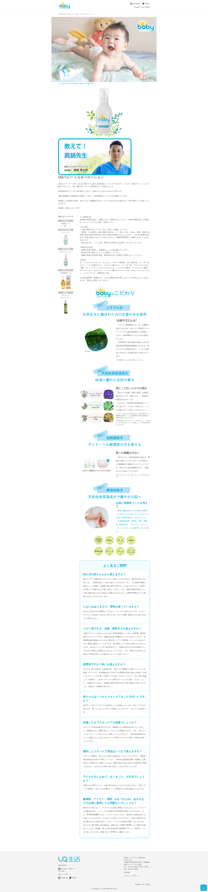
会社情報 (127, 872)
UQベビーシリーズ (65, 216)
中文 (142, 7)
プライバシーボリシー (131, 876)
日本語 (147, 7)
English (137, 7)
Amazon (80, 847)
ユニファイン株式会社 (137, 857)
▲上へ (203, 888)
